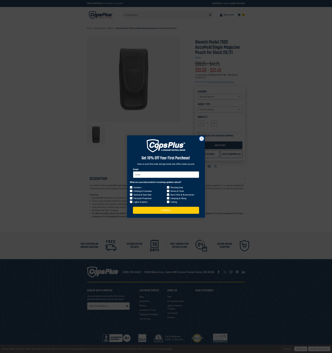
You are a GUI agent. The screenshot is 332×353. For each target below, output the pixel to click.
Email (135, 169)
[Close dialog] (201, 138)
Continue (166, 210)
